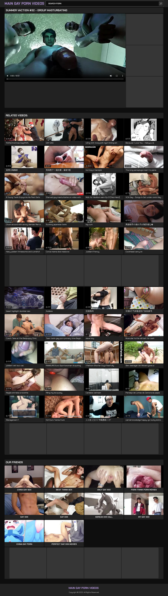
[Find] (161, 3)
